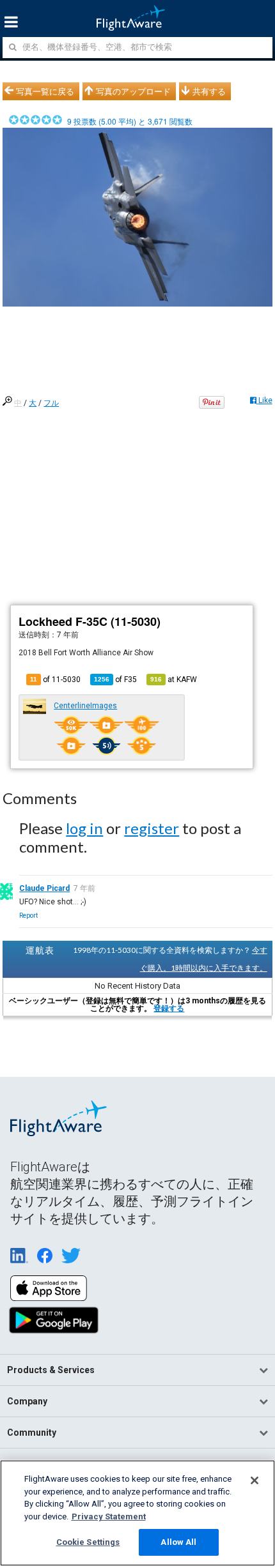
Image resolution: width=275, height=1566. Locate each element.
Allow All (178, 1542)
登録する (168, 1008)
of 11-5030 (55, 679)
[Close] (254, 1480)
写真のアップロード (133, 91)
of (115, 679)
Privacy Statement (109, 1516)
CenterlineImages (85, 705)
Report (28, 915)
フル (51, 403)
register (151, 828)
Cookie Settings (88, 1542)
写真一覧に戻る (45, 91)
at (173, 679)
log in (84, 828)
